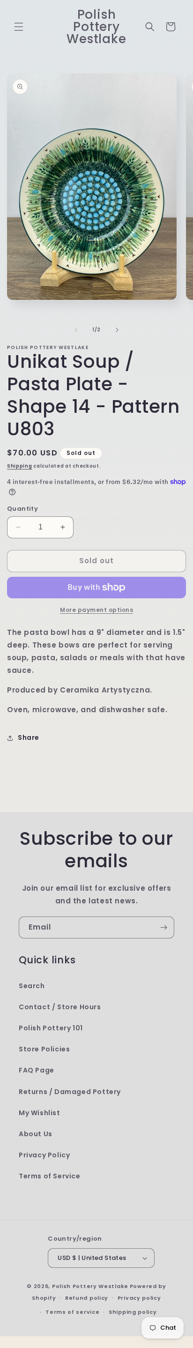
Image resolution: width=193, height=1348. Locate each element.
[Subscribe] (163, 927)
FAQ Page (36, 1070)
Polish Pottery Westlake (90, 1286)
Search (32, 986)
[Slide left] (76, 330)
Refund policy (86, 1298)
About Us (35, 1134)
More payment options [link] (96, 610)
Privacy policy (139, 1298)
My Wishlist (39, 1112)
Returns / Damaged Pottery (70, 1091)
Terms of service (72, 1312)
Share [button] (28, 737)
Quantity (22, 508)
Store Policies (44, 1049)
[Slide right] (117, 330)
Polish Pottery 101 (51, 1028)
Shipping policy (133, 1312)
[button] (18, 26)
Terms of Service (50, 1176)
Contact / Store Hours (60, 1007)
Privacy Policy (44, 1155)
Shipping (19, 465)
